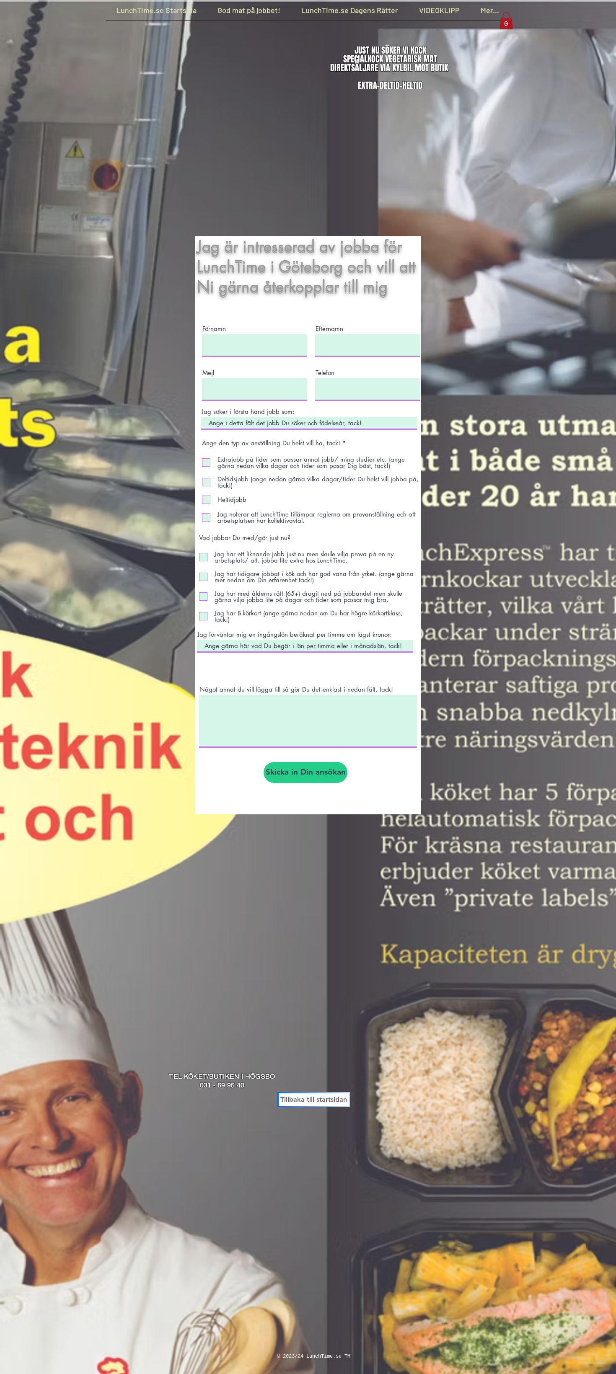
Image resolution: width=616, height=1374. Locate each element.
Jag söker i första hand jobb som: (248, 411)
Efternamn (329, 328)
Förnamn (214, 328)
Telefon (325, 372)
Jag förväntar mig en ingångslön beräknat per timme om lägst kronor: (294, 634)
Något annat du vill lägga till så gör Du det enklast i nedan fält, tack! (296, 689)
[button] (506, 20)
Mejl (208, 372)
